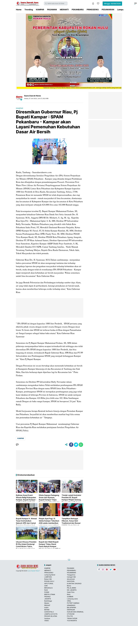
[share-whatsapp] (81, 444)
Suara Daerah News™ (33, 571)
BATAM (46, 610)
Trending (28, 9)
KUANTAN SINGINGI (74, 583)
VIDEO (46, 620)
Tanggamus (71, 575)
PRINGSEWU (93, 9)
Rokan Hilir (48, 579)
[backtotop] (69, 560)
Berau (69, 586)
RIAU (68, 594)
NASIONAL (71, 581)
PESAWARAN (108, 9)
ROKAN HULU (49, 581)
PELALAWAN (71, 588)
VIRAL (69, 601)
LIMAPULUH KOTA (50, 614)
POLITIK (70, 616)
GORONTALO (49, 612)
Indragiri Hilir (71, 577)
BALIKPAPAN (71, 607)
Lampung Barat (49, 575)
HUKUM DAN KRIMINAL (75, 612)
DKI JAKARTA (71, 590)
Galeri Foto (70, 592)
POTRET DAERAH (73, 603)
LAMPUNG (48, 577)
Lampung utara (72, 599)
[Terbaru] (93, 3)
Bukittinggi (48, 601)
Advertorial (71, 579)
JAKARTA (47, 599)
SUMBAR (70, 596)
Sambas (47, 618)
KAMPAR (40, 9)
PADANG (47, 596)
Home (18, 9)
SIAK (46, 586)
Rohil (46, 590)
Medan (46, 603)
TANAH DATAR (72, 618)
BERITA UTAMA (49, 594)
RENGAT (47, 605)
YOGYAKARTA (72, 620)
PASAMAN (52, 9)
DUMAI (46, 592)
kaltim (46, 607)
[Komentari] (17, 444)
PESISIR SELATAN (50, 616)
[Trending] (98, 3)
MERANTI (64, 9)
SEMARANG (71, 605)
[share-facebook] (71, 444)
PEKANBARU (78, 9)
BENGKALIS (48, 588)
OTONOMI (70, 614)
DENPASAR (71, 610)
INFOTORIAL (48, 583)
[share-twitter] (76, 444)
